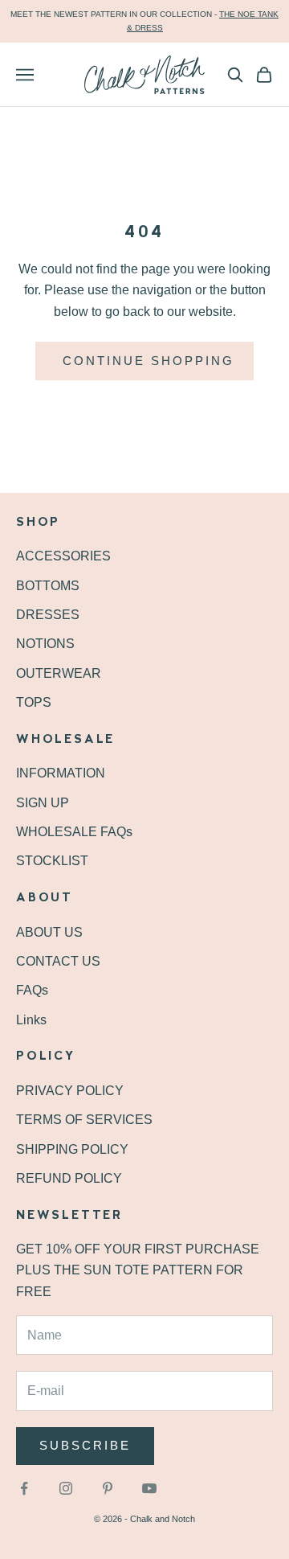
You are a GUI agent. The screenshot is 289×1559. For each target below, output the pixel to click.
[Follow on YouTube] (149, 1488)
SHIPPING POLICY (72, 1149)
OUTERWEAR (58, 673)
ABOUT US (49, 932)
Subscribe (85, 1445)
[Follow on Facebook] (24, 1488)
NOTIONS (45, 643)
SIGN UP (42, 803)
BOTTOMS (47, 586)
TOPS (33, 702)
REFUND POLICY (69, 1178)
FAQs (32, 990)
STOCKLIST (52, 861)
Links (31, 1020)
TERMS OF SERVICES (84, 1119)
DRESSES (47, 615)
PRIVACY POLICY (70, 1090)
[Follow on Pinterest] (108, 1488)
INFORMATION (60, 773)
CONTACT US (58, 961)
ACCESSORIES (63, 556)
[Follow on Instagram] (66, 1488)
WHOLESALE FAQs (74, 832)
